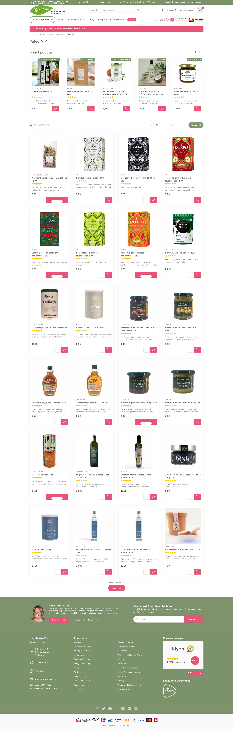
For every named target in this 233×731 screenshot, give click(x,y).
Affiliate (120, 659)
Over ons (78, 689)
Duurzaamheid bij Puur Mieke (129, 655)
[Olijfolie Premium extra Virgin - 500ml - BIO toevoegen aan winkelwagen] (153, 497)
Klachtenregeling (81, 668)
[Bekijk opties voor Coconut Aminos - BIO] (55, 108)
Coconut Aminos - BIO (42, 91)
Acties (132, 19)
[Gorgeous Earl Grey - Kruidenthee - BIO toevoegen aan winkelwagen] (153, 200)
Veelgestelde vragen (83, 663)
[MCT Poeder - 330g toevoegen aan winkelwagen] (64, 572)
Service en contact (82, 681)
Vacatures (121, 663)
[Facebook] (97, 709)
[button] (169, 10)
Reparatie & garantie (83, 659)
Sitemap (120, 681)
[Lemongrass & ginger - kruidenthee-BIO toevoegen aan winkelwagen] (108, 275)
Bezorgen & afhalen (82, 650)
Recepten (102, 19)
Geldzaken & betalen (83, 646)
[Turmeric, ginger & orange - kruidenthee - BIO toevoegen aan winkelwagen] (197, 200)
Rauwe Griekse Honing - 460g (186, 93)
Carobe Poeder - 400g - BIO (90, 327)
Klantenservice (117, 19)
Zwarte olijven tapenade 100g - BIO (139, 402)
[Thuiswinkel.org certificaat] (196, 19)
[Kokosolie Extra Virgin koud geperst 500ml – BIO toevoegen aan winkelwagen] (126, 108)
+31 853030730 (42, 662)
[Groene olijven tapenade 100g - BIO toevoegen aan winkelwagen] (197, 422)
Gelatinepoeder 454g (42, 474)
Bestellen (78, 642)
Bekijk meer (192, 673)
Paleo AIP (71, 34)
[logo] (50, 10)
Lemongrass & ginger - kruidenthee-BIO (87, 254)
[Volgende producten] (200, 52)
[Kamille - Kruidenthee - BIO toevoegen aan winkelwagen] (108, 200)
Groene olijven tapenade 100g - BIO (183, 402)
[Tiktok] (123, 709)
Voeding (42, 34)
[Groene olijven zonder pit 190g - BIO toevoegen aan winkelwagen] (197, 350)
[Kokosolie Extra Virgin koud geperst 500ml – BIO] (116, 72)
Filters (194, 125)
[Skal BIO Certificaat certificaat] (96, 720)
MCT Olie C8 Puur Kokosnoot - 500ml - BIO (136, 551)
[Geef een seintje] (57, 200)
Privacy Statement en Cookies (130, 672)
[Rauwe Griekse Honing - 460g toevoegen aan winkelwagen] (197, 108)
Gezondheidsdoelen (77, 19)
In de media (122, 650)
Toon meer (116, 588)
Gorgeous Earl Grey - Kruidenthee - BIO (138, 179)
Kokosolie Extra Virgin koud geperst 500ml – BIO (115, 93)
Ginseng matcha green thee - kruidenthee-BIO (46, 254)
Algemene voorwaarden (127, 668)
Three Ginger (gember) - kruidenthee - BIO (133, 254)
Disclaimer (121, 676)
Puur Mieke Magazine (126, 646)
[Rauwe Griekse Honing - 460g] (187, 72)
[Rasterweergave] (31, 125)
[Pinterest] (129, 709)
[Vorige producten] (195, 52)
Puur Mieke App (124, 689)
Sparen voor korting (82, 685)
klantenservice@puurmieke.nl (48, 679)
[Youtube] (110, 709)
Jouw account (80, 676)
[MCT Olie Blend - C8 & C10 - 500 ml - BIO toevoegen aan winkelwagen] (108, 572)
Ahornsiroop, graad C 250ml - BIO (49, 402)
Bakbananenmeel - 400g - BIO (80, 93)
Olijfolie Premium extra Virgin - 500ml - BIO (136, 476)
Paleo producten (56, 34)
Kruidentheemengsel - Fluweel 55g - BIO (49, 179)
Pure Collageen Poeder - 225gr (180, 252)
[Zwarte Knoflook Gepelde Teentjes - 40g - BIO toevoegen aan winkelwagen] (197, 497)
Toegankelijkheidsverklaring (129, 685)
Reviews (77, 672)
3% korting (174, 2)
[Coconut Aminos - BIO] (45, 72)
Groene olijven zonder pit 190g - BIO (181, 329)
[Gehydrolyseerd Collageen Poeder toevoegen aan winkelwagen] (64, 350)
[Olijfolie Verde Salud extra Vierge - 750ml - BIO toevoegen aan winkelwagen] (108, 497)
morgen (101, 2)
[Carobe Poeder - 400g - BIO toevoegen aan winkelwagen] (108, 350)
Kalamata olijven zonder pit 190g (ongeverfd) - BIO (137, 329)
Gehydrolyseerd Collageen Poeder (49, 327)
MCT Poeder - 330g (41, 549)
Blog (92, 19)
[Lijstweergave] (35, 125)
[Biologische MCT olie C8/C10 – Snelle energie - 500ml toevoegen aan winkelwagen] (162, 108)
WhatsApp (39, 671)
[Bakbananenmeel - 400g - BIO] (81, 72)
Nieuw (61, 19)
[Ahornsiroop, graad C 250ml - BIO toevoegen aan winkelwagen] (64, 422)
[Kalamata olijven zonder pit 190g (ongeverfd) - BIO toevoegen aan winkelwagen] (153, 350)
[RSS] (136, 709)
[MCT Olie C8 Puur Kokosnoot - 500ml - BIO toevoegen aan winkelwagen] (153, 572)
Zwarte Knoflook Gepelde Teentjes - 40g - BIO (183, 476)
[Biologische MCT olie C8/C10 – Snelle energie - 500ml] (152, 72)
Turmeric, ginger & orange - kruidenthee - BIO (179, 179)
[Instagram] (116, 709)
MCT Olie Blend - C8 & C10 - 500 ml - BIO (94, 551)
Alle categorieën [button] (41, 19)
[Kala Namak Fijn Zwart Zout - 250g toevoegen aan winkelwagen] (197, 572)
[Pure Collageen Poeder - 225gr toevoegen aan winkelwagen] (197, 275)
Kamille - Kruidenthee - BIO (90, 177)
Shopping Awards (125, 642)
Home (32, 34)
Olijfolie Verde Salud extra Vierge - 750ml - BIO (94, 476)
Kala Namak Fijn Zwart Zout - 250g (182, 549)
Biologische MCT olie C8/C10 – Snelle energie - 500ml (150, 93)
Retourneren (79, 655)
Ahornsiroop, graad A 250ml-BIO (92, 402)
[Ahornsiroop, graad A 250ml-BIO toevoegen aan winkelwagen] (108, 422)
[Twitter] (103, 709)
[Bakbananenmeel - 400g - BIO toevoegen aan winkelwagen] (91, 108)
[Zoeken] (138, 10)
